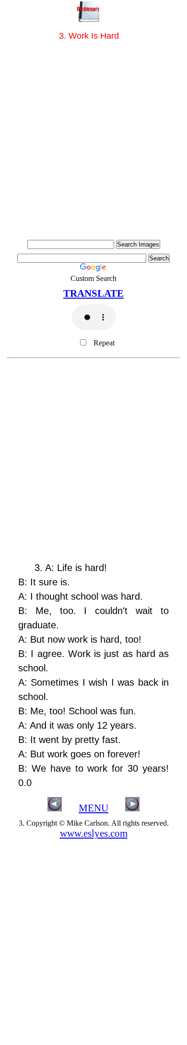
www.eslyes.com (94, 833)
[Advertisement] (93, 142)
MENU (93, 808)
